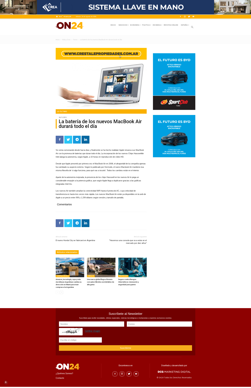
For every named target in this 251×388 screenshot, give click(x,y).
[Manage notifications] (6, 382)
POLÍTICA (146, 25)
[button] (192, 27)
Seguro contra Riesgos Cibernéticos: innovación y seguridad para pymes (128, 282)
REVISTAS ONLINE (171, 25)
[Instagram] (185, 16)
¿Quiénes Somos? (64, 373)
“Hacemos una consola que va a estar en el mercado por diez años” (128, 241)
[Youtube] (193, 16)
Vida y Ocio (66, 39)
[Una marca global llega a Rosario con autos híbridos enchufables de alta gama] (101, 267)
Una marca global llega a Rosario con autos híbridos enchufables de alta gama (100, 282)
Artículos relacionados (67, 252)
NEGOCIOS (123, 25)
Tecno (75, 39)
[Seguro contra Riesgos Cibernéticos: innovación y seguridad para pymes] (132, 267)
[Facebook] (180, 16)
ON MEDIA (157, 25)
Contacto (60, 378)
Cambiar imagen (92, 331)
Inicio (58, 39)
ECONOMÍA (134, 25)
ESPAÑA (184, 25)
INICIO (113, 25)
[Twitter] (189, 16)
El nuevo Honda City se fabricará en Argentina (75, 240)
